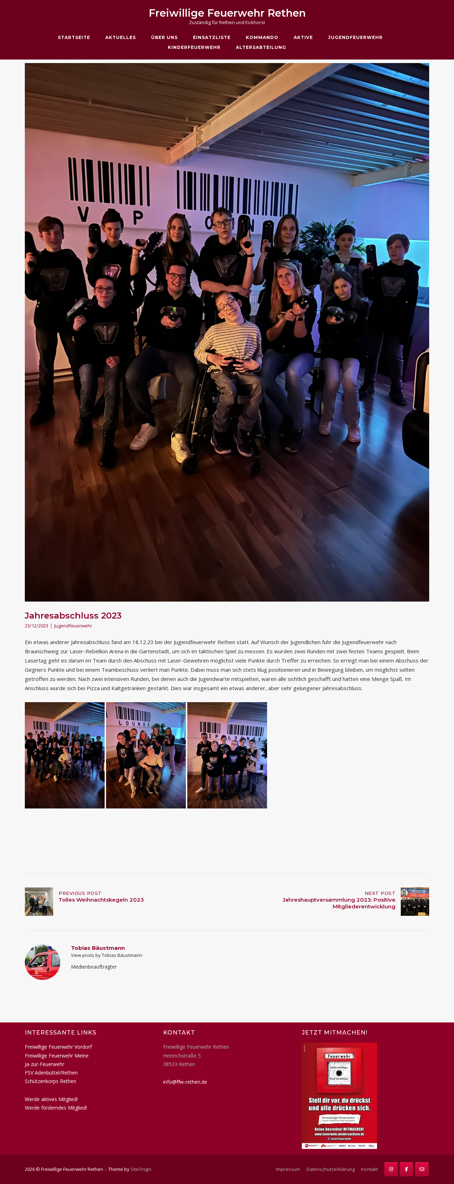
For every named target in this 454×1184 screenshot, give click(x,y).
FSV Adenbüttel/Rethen (51, 1072)
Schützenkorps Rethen (50, 1081)
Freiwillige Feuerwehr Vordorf (58, 1046)
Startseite (74, 37)
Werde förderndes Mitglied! (56, 1107)
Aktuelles (120, 37)
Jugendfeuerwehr (355, 37)
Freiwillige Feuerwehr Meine (57, 1055)
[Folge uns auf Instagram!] (391, 1169)
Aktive (303, 37)
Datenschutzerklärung (330, 1169)
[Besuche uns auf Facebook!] (406, 1169)
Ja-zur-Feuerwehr (44, 1064)
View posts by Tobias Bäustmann (106, 955)
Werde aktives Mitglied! (51, 1099)
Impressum (288, 1169)
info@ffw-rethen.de (185, 1081)
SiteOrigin (141, 1169)
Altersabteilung (261, 47)
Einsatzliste (212, 37)
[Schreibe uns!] (422, 1169)
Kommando (262, 37)
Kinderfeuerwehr (194, 47)
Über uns (164, 37)
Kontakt (369, 1169)
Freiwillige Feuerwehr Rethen (227, 13)
